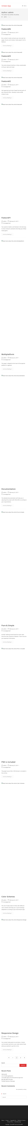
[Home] (1, 17)
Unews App (6, 6)
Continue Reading (8, 45)
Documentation (8, 489)
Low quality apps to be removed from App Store (12, 1077)
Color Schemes (8, 896)
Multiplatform (7, 354)
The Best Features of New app (8, 1081)
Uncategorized (6, 34)
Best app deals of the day (7, 1079)
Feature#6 (6, 29)
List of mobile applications (7, 1076)
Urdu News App (17, 1121)
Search (3, 1063)
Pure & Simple (7, 625)
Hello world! (4, 1074)
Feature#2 (6, 81)
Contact (7, 1120)
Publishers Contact (21, 1120)
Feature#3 (6, 56)
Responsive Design (9, 1033)
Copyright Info (13, 1120)
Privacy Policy (10, 1121)
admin (4, 32)
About (2, 1120)
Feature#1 (6, 217)
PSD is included (8, 762)
